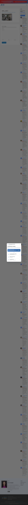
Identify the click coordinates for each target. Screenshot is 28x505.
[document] (14, 252)
